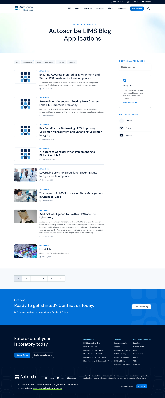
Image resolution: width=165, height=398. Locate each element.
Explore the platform (43, 355)
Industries (88, 8)
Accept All (141, 386)
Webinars (136, 365)
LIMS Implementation (121, 357)
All (17, 62)
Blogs (135, 350)
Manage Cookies (127, 386)
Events (135, 357)
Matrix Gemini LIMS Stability (93, 354)
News (39, 62)
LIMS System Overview (91, 343)
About (110, 8)
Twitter (128, 128)
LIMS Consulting (120, 354)
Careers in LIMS (139, 347)
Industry (72, 62)
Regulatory (49, 62)
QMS (77, 8)
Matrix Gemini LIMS (90, 347)
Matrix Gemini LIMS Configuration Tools (97, 361)
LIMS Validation (119, 361)
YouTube (129, 135)
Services (99, 8)
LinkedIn (129, 121)
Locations (136, 343)
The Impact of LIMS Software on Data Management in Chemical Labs (71, 194)
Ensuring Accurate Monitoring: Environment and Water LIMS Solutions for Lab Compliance (69, 76)
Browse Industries (120, 343)
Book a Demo (137, 9)
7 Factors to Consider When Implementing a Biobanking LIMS (67, 153)
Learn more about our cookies (47, 388)
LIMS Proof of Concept (122, 365)
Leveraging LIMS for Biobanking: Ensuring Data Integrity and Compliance (68, 174)
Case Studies (138, 354)
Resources (122, 8)
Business (61, 62)
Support (117, 347)
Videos (135, 361)
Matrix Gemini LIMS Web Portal (94, 357)
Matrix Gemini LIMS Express (93, 350)
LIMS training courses (122, 350)
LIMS (69, 8)
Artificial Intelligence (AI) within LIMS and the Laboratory (67, 215)
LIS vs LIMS (46, 249)
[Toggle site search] (148, 8)
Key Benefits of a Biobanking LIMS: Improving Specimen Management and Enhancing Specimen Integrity (70, 131)
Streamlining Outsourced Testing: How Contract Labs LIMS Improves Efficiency (69, 103)
